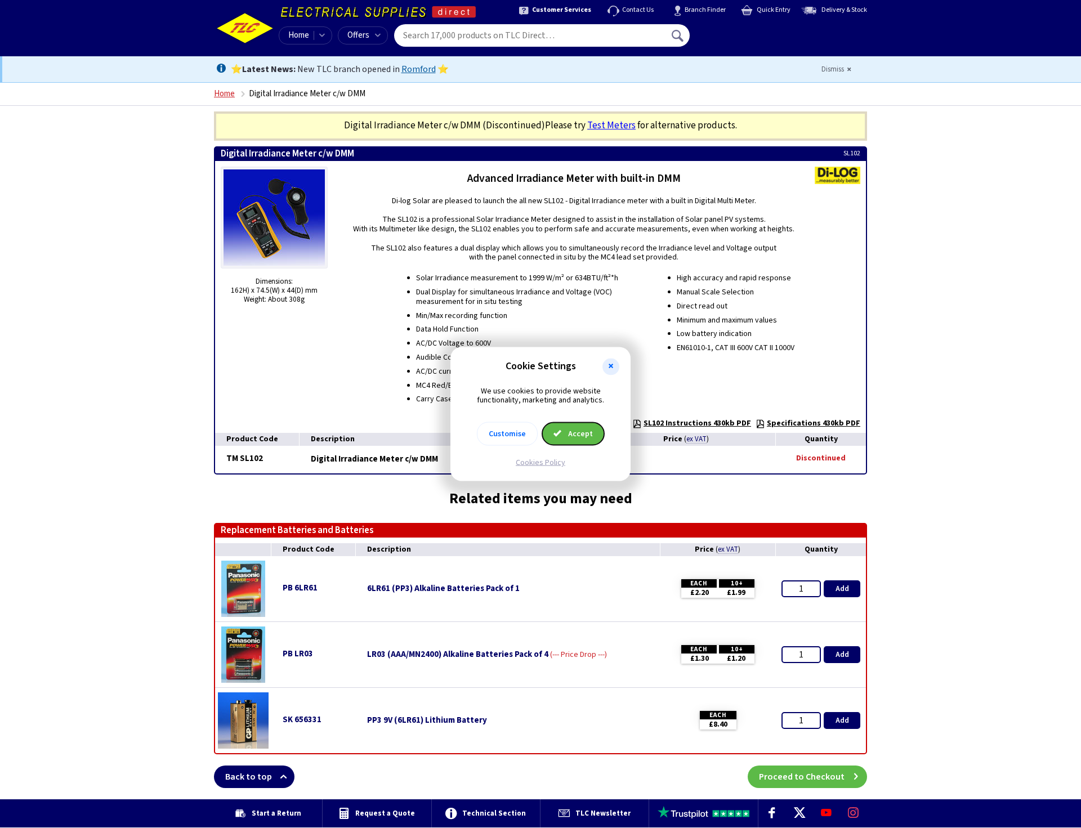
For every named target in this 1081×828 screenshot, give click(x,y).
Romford (418, 69)
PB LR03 (298, 654)
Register (741, 39)
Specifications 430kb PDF (813, 423)
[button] (610, 366)
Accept (579, 434)
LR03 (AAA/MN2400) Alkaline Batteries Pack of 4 (457, 655)
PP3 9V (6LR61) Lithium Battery (427, 720)
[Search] (678, 35)
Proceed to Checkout (802, 777)
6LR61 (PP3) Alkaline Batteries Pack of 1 (443, 589)
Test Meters (611, 125)
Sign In (749, 31)
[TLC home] (245, 28)
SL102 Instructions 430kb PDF (697, 423)
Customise (507, 434)
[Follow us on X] (798, 813)
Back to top (248, 777)
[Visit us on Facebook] (771, 813)
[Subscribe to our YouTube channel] (825, 813)
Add (842, 588)
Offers (358, 35)
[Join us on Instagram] (853, 813)
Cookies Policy (540, 462)
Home (298, 35)
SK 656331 (302, 720)
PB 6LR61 (300, 588)
